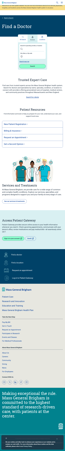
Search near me (24, 61)
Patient (7, 297)
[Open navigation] (62, 2)
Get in (7, 326)
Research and (13, 301)
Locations (42, 39)
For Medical (12, 341)
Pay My (6, 322)
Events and (9, 337)
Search (32, 66)
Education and (12, 306)
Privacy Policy (27, 446)
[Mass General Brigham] (9, 3)
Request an (11, 330)
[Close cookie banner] (57, 439)
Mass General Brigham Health (17, 310)
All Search (23, 39)
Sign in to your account (12, 238)
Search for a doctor (32, 97)
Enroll (29, 238)
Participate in (11, 333)
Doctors (32, 40)
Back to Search (8, 18)
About (5, 353)
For (7, 372)
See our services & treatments (14, 201)
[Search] (57, 2)
